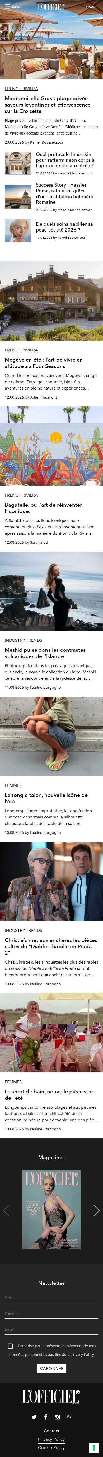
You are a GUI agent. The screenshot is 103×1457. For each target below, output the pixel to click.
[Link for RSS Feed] (69, 1417)
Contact (51, 1430)
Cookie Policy (51, 1447)
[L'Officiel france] (51, 7)
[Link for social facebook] (45, 1418)
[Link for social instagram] (57, 1418)
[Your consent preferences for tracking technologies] (94, 1448)
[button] (96, 1211)
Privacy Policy (82, 1354)
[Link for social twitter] (34, 1418)
